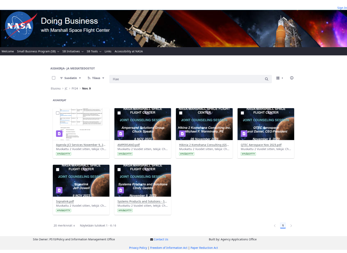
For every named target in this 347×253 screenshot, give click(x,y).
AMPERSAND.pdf (128, 145)
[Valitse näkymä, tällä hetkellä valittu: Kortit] (280, 78)
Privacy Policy (138, 248)
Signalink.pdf (65, 201)
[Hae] (266, 79)
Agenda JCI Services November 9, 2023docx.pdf (81, 145)
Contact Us (161, 239)
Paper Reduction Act (204, 248)
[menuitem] (7, 51)
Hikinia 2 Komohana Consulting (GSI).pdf (204, 145)
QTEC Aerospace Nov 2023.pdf (261, 145)
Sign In (342, 8)
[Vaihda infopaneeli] (292, 78)
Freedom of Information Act (168, 248)
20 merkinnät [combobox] (63, 225)
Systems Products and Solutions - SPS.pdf (142, 201)
